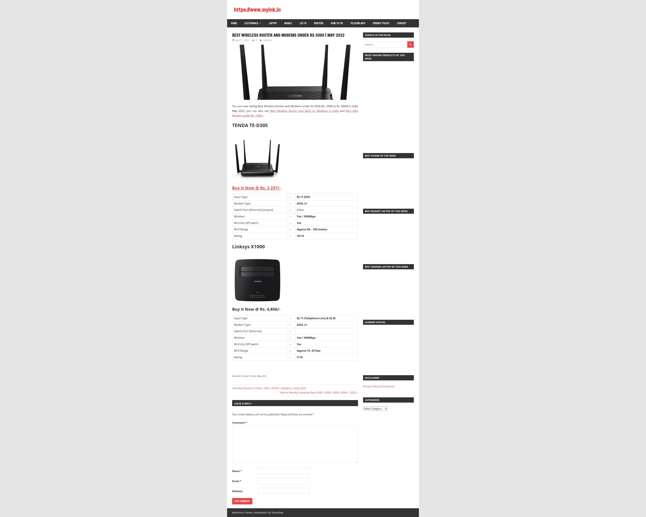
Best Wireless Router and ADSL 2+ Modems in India (304, 111)
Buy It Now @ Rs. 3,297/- (256, 188)
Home (234, 23)
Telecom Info (357, 23)
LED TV (303, 23)
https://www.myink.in (257, 9)
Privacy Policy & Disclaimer (378, 386)
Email (236, 481)
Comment (239, 422)
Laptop (273, 23)
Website (237, 491)
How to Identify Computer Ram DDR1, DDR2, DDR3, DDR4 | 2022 (318, 392)
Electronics (251, 23)
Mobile (288, 23)
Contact (401, 23)
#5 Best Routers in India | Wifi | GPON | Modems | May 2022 (270, 388)
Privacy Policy (381, 23)
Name (237, 471)
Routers (318, 23)
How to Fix (337, 23)
